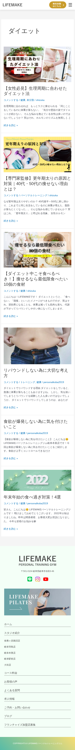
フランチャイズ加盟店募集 (20, 724)
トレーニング (27, 382)
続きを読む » (11, 125)
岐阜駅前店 (10, 658)
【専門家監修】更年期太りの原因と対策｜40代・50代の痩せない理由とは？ (37, 183)
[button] (70, 5)
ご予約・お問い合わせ (17, 707)
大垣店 (7, 665)
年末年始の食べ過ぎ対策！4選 (32, 497)
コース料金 (10, 672)
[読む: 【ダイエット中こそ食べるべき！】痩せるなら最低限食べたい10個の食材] (37, 249)
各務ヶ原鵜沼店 (12, 640)
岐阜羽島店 (10, 646)
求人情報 (9, 698)
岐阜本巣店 (10, 653)
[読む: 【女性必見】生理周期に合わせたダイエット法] (37, 64)
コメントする (11, 100)
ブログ (8, 716)
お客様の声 (10, 681)
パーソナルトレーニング (33, 195)
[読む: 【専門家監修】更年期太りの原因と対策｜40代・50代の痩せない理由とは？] (37, 154)
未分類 (30, 100)
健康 (22, 100)
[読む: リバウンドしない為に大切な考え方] (37, 345)
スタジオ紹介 (12, 632)
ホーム (8, 624)
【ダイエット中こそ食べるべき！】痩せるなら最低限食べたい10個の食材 (36, 279)
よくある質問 (12, 690)
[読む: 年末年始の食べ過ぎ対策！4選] (37, 480)
